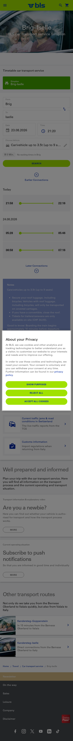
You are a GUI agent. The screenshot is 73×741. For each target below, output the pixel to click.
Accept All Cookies (36, 401)
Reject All (36, 392)
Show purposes (36, 384)
